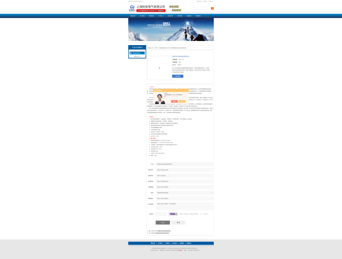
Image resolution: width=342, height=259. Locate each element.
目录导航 (179, 16)
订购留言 (178, 76)
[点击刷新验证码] (173, 214)
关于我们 (142, 16)
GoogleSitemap (154, 250)
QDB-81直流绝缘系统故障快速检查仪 (160, 233)
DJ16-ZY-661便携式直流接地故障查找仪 (161, 231)
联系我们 (211, 1)
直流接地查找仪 (136, 53)
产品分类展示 (137, 47)
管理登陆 (162, 250)
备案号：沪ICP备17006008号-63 (192, 250)
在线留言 (205, 1)
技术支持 (175, 243)
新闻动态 (151, 16)
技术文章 (170, 16)
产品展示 (167, 243)
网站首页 (199, 1)
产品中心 (160, 16)
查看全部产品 (137, 56)
